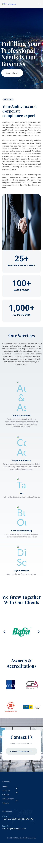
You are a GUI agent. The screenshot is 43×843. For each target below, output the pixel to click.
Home (4, 786)
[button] (4, 632)
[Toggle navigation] (34, 4)
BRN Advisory (8, 799)
